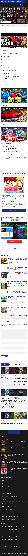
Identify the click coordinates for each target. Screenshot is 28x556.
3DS (24, 4)
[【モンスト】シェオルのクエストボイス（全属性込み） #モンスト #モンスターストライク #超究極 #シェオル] (4, 286)
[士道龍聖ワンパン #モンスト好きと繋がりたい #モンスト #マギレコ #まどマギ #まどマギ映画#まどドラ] (4, 442)
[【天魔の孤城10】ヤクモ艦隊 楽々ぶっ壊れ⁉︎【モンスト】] (4, 299)
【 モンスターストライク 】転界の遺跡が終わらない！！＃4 (20, 423)
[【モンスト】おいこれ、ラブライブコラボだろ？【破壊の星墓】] (4, 457)
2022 (3, 539)
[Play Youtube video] (14, 40)
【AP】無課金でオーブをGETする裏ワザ (9, 506)
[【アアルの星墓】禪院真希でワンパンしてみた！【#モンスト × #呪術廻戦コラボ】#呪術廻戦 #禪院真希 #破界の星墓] (4, 464)
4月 (9, 526)
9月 (17, 529)
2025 (3, 529)
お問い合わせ (4, 480)
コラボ (12, 4)
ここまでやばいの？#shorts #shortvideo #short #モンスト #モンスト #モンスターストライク (7, 424)
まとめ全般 (7, 4)
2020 (3, 546)
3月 (8, 526)
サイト (2, 350)
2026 (3, 526)
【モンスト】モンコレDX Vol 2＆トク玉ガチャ (16, 447)
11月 (21, 529)
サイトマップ (4, 483)
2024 (3, 533)
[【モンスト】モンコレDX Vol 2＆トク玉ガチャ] (4, 449)
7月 (14, 526)
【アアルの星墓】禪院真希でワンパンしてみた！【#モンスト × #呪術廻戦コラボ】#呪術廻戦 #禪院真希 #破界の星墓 (17, 462)
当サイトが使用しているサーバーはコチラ (10, 496)
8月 (16, 526)
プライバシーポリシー (6, 486)
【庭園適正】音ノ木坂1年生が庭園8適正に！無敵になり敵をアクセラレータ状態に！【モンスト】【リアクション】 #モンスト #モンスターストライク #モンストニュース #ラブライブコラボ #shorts (7, 404)
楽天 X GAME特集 (5, 499)
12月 (24, 529)
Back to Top (14, 432)
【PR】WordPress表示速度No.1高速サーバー (10, 516)
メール (2, 345)
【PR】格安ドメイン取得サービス (8, 519)
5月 (11, 526)
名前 (2, 340)
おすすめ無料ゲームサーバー (7, 503)
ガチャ (16, 4)
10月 (19, 529)
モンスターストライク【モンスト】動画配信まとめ (17, 553)
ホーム (2, 4)
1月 (5, 526)
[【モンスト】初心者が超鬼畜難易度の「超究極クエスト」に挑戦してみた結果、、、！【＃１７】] (4, 471)
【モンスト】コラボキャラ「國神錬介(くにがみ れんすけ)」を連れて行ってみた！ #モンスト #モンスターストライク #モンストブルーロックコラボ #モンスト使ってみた (20, 381)
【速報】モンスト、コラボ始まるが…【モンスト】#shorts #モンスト (20, 400)
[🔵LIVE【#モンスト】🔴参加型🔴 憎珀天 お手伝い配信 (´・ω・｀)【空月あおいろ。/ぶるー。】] (4, 275)
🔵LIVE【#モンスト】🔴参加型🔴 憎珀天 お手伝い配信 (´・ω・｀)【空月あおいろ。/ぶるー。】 (17, 274)
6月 (13, 526)
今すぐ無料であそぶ (14, 210)
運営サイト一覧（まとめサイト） (8, 493)
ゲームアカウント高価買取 (7, 509)
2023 (3, 536)
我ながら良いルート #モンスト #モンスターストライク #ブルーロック (7, 379)
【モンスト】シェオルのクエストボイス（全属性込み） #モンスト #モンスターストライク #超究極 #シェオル (17, 285)
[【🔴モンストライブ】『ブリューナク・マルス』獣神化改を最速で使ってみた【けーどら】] (4, 310)
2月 (6, 526)
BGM (20, 4)
